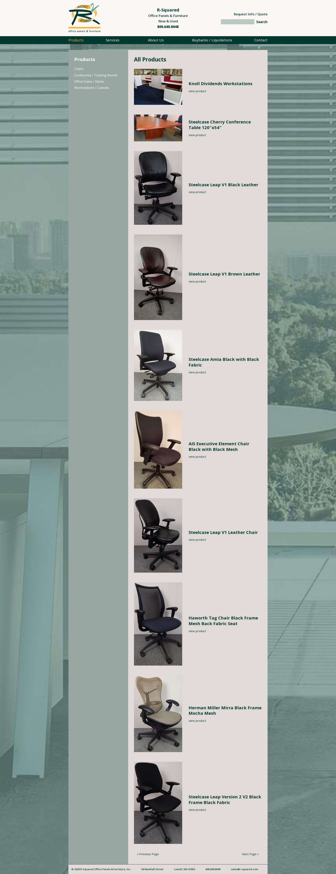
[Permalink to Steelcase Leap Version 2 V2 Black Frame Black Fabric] (158, 843)
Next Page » (250, 854)
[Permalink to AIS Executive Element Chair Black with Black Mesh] (158, 487)
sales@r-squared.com (244, 869)
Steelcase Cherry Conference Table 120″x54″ (220, 124)
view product (197, 91)
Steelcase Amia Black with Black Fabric (224, 362)
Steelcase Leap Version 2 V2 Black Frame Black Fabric (225, 799)
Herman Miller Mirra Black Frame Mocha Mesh (225, 710)
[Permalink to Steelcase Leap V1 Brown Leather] (158, 319)
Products (76, 40)
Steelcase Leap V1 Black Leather (223, 184)
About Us (156, 40)
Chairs (79, 69)
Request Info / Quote (251, 14)
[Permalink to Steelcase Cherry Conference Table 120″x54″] (158, 140)
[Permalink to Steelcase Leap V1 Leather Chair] (158, 571)
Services (112, 40)
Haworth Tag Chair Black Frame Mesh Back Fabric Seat (223, 620)
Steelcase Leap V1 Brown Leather (224, 274)
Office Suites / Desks (89, 81)
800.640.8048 (168, 26)
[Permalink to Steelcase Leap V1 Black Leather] (158, 224)
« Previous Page (148, 854)
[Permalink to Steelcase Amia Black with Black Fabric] (158, 400)
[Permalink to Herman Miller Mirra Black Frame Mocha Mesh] (158, 751)
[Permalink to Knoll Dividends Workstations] (158, 104)
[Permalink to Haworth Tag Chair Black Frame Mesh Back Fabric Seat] (158, 664)
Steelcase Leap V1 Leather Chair (223, 532)
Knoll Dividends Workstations (220, 83)
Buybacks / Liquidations (212, 40)
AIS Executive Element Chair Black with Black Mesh (219, 446)
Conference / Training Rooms (95, 75)
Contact (261, 40)
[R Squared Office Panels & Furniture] (84, 31)
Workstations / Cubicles (91, 88)
